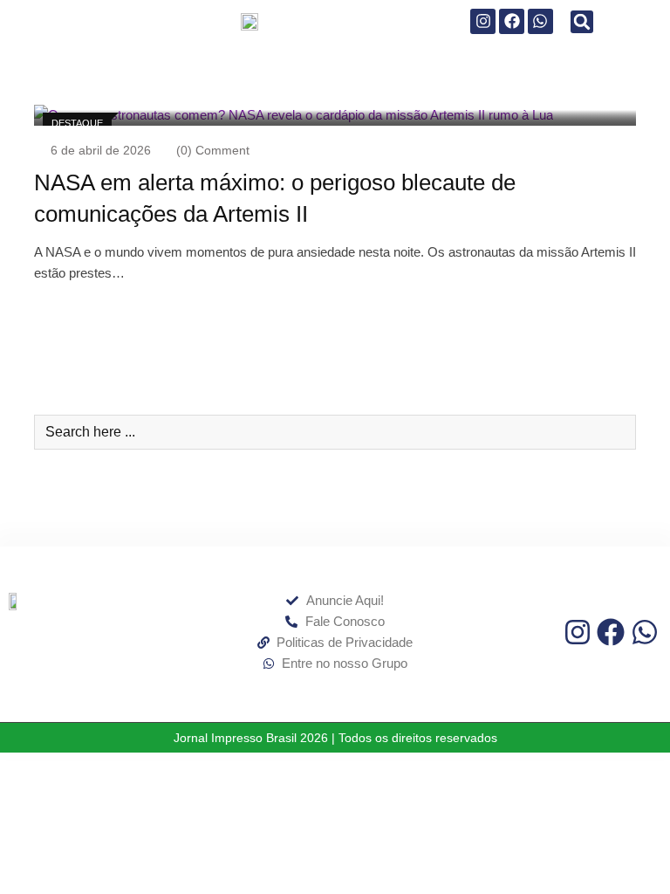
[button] (582, 21)
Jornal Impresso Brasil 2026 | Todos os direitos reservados (335, 738)
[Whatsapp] (540, 21)
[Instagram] (483, 21)
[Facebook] (511, 21)
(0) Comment (213, 150)
